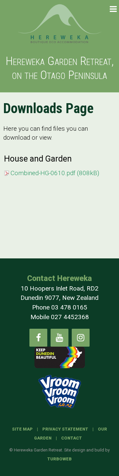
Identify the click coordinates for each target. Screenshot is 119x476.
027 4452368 (70, 317)
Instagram (81, 338)
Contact (71, 438)
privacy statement (65, 429)
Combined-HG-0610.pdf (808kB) (55, 173)
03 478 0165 (69, 307)
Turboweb (59, 458)
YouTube (59, 338)
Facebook (38, 338)
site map (22, 429)
